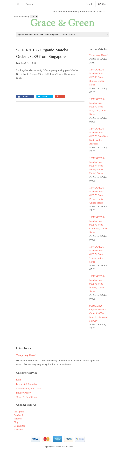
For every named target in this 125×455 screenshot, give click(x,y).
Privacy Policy (23, 392)
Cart (104, 4)
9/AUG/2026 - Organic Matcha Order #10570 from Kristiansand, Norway (98, 313)
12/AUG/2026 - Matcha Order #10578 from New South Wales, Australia (98, 136)
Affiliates (18, 429)
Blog (16, 422)
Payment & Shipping (26, 384)
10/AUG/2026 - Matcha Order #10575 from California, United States (98, 225)
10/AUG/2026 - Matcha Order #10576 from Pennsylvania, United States (97, 195)
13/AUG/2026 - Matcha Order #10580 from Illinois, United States (97, 77)
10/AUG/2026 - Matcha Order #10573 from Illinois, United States (97, 284)
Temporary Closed (98, 55)
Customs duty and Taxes (28, 388)
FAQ (18, 379)
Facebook (19, 415)
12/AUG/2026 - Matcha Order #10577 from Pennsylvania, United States (97, 165)
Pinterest (18, 418)
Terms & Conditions (26, 397)
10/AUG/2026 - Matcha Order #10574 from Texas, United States (97, 254)
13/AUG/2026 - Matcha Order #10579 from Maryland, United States (98, 106)
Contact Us (19, 426)
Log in (89, 4)
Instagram (19, 411)
